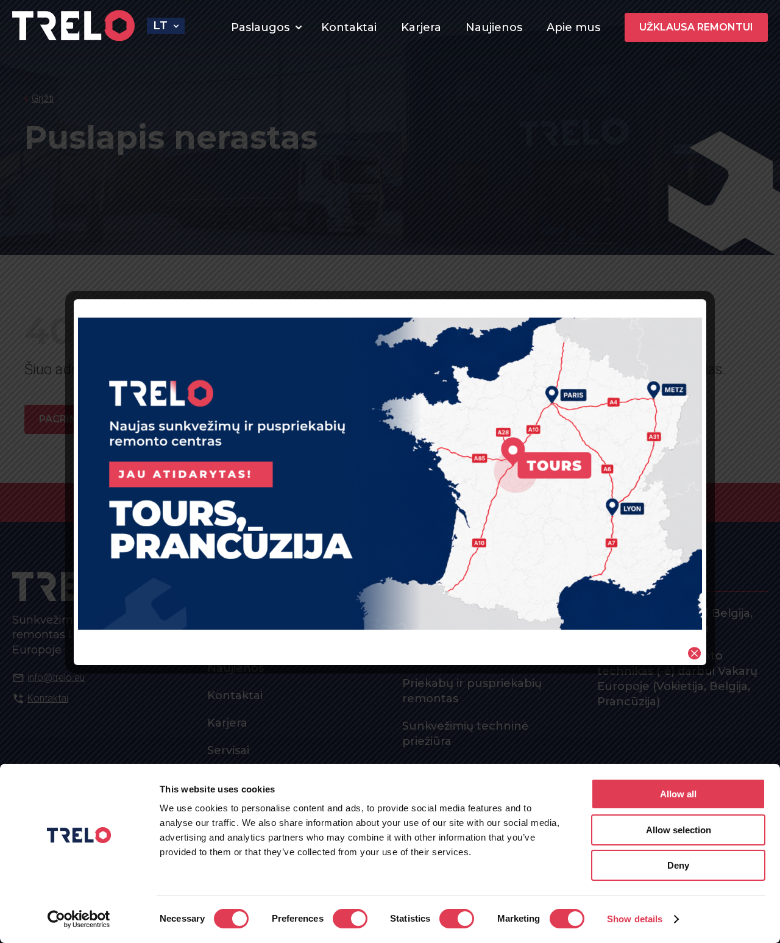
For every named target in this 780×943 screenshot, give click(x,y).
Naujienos (494, 27)
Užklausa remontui (696, 27)
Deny (678, 865)
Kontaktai (349, 27)
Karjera (421, 27)
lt (160, 25)
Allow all (678, 794)
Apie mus (573, 27)
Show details (634, 919)
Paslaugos (260, 27)
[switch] (350, 918)
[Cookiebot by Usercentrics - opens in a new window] (79, 919)
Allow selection (678, 830)
